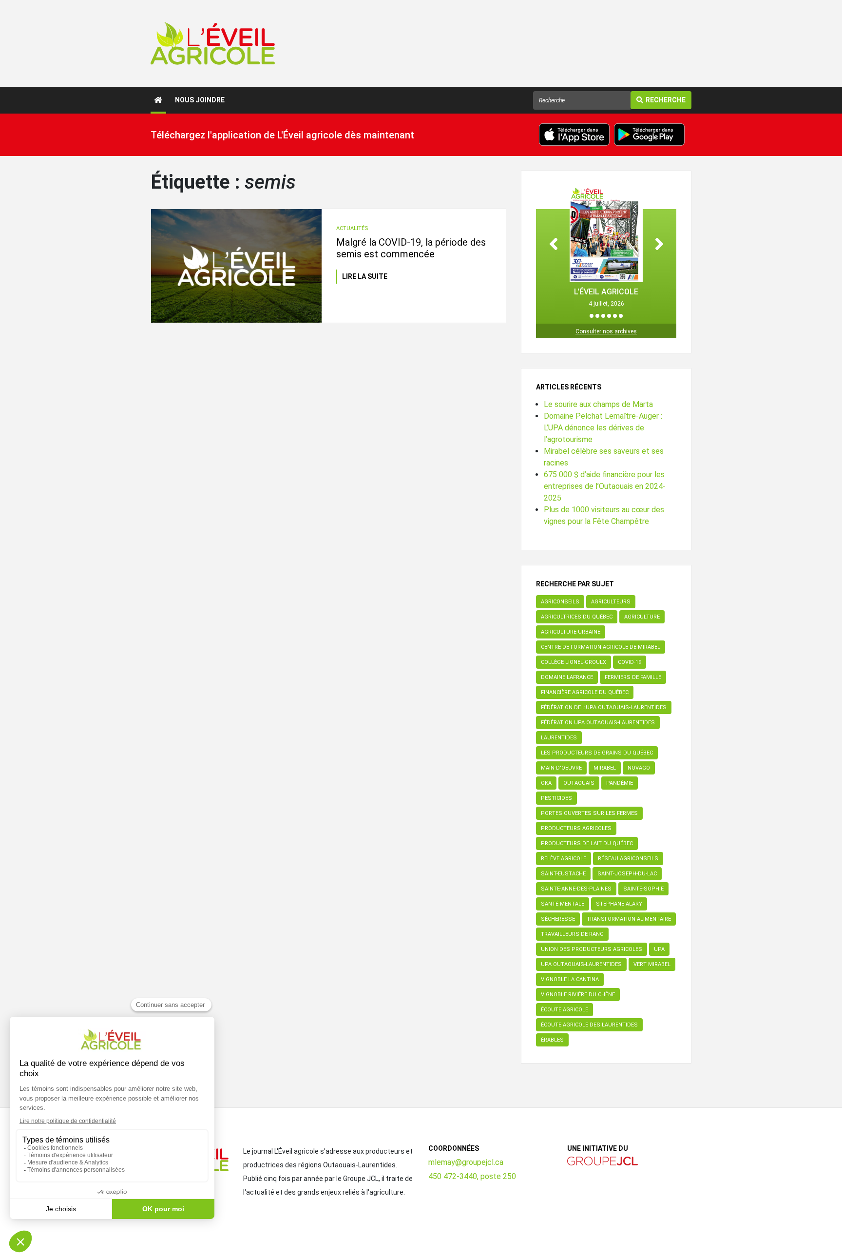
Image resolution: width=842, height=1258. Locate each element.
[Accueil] (158, 100)
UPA (659, 949)
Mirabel (604, 768)
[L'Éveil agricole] (213, 43)
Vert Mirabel (651, 964)
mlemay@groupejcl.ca (465, 1162)
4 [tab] (609, 316)
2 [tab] (597, 316)
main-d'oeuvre (561, 768)
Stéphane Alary (619, 904)
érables (552, 1040)
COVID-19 (629, 662)
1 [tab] (591, 316)
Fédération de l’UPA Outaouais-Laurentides (604, 707)
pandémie (619, 783)
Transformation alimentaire (629, 919)
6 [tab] (620, 316)
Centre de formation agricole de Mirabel (600, 647)
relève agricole (563, 858)
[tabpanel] (606, 247)
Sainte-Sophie (643, 889)
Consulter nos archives (606, 331)
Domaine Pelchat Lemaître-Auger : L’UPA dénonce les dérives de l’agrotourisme (603, 427)
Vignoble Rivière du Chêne (578, 994)
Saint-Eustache (563, 874)
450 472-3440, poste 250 (472, 1176)
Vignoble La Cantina (570, 979)
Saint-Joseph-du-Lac (627, 874)
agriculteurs (611, 602)
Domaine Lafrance (567, 677)
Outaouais (578, 783)
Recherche (666, 100)
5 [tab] (614, 316)
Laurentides (559, 738)
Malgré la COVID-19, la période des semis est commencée (411, 248)
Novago (639, 768)
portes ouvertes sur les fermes (589, 813)
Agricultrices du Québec (576, 617)
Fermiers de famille (633, 677)
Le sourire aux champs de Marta (598, 404)
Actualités (352, 228)
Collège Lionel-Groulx (573, 662)
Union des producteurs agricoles (591, 949)
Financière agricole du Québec (585, 692)
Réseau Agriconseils (628, 858)
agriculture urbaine (570, 632)
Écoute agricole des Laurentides (589, 1025)
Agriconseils (560, 602)
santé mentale (562, 904)
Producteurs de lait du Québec (587, 843)
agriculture (642, 617)
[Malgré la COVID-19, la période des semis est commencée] (236, 266)
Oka (546, 783)
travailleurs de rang (572, 934)
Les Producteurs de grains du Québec (597, 753)
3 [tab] (603, 316)
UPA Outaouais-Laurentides (581, 964)
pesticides (556, 798)
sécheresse (558, 919)
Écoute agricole (564, 1009)
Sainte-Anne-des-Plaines (576, 889)
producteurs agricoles (576, 828)
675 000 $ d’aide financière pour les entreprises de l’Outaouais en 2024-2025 (605, 486)
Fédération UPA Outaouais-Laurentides (598, 722)
